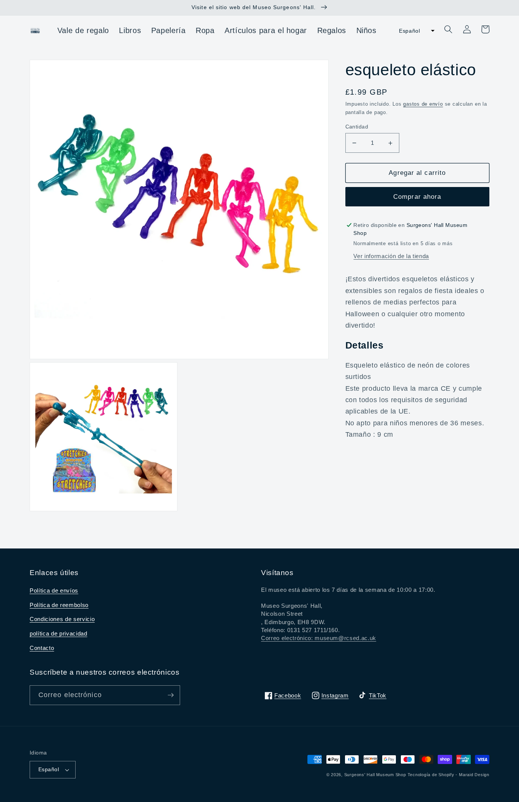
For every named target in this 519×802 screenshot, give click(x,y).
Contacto (42, 648)
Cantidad (357, 127)
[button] (414, 30)
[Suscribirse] (170, 695)
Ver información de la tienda (391, 256)
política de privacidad (58, 633)
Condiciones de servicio (62, 619)
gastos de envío (423, 104)
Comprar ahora (417, 196)
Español (48, 769)
